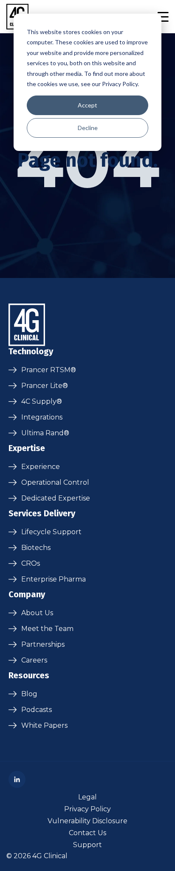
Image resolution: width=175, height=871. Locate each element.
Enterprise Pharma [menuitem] (53, 579)
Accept (87, 105)
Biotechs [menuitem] (36, 548)
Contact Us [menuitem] (87, 833)
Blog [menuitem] (29, 694)
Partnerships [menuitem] (43, 644)
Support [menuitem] (87, 845)
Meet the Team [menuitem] (47, 629)
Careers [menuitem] (34, 660)
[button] (163, 16)
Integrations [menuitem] (41, 417)
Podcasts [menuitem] (36, 710)
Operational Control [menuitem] (55, 482)
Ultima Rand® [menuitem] (45, 433)
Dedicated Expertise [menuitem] (55, 498)
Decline (88, 127)
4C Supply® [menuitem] (41, 401)
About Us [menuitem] (37, 613)
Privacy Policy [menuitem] (87, 809)
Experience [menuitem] (40, 467)
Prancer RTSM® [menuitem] (48, 370)
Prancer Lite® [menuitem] (44, 386)
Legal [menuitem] (87, 797)
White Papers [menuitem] (44, 725)
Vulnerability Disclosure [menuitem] (87, 821)
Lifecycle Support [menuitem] (51, 532)
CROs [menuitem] (30, 563)
